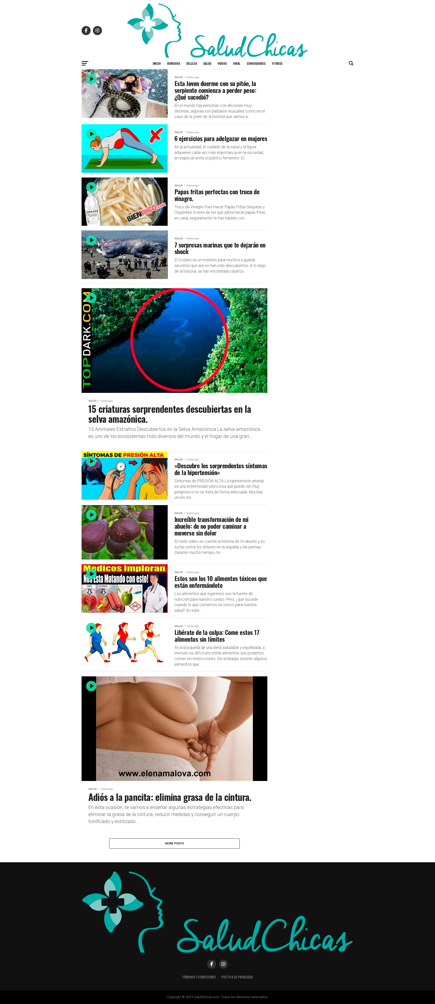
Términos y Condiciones (199, 977)
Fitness (277, 63)
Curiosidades (256, 63)
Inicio (157, 63)
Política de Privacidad (237, 977)
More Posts (174, 843)
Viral (236, 63)
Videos (222, 63)
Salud (207, 63)
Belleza (191, 63)
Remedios (173, 63)
